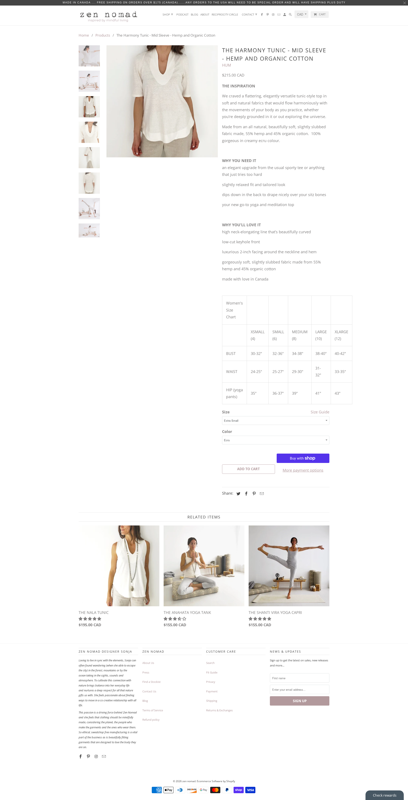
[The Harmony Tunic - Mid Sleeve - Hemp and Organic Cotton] (162, 101)
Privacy (210, 682)
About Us (148, 663)
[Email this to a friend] (261, 493)
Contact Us (149, 691)
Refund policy (151, 720)
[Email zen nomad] (279, 15)
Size (226, 411)
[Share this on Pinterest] (253, 493)
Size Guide (320, 411)
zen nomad (189, 781)
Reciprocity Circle (225, 14)
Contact (249, 14)
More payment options (303, 470)
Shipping (211, 701)
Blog (194, 14)
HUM (226, 65)
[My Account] (285, 15)
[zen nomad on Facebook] (262, 15)
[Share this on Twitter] (237, 493)
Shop (168, 14)
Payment (212, 691)
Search (210, 663)
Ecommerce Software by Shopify (216, 781)
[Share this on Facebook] (245, 493)
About (204, 14)
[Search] (290, 15)
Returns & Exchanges (219, 710)
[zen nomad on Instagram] (273, 15)
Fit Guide (211, 672)
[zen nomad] (108, 15)
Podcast (182, 14)
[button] (90, 618)
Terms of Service (152, 710)
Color (227, 431)
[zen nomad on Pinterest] (268, 15)
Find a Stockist (151, 682)
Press (145, 672)
